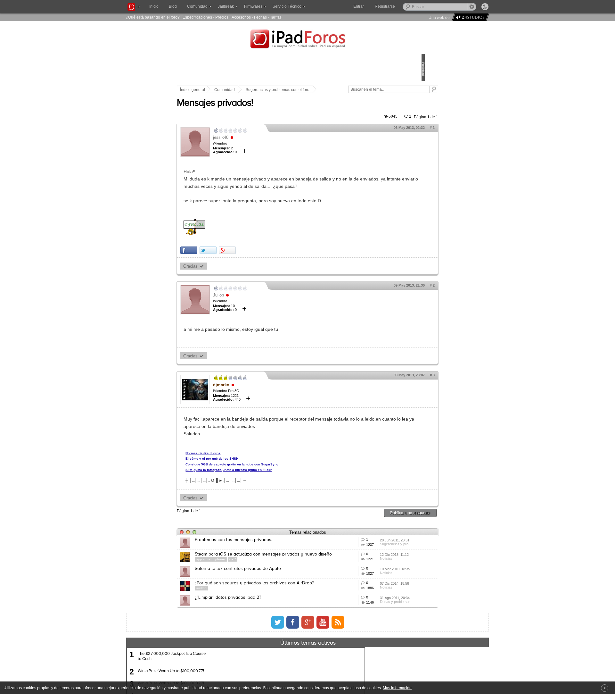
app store (248, 588)
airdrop (246, 635)
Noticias (355, 593)
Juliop (263, 310)
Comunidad (269, 90)
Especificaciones (197, 17)
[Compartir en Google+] (271, 265)
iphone (264, 588)
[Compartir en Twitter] (252, 265)
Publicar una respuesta (366, 527)
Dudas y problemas (364, 664)
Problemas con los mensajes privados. (278, 554)
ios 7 (277, 588)
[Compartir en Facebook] (233, 265)
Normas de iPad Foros (247, 468)
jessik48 (265, 145)
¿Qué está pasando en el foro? (153, 17)
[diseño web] (469, 17)
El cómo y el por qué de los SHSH (256, 473)
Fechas (260, 17)
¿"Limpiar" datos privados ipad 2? (272, 649)
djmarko (266, 399)
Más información (397, 688)
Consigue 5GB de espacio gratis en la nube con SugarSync (276, 479)
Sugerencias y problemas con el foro (322, 90)
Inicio (154, 6)
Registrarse (405, 6)
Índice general (237, 90)
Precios (221, 17)
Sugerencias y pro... (365, 569)
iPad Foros (307, 40)
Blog (173, 6)
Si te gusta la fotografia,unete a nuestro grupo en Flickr (273, 484)
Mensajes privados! (259, 110)
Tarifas (276, 17)
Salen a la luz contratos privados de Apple (282, 602)
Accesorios (241, 17)
